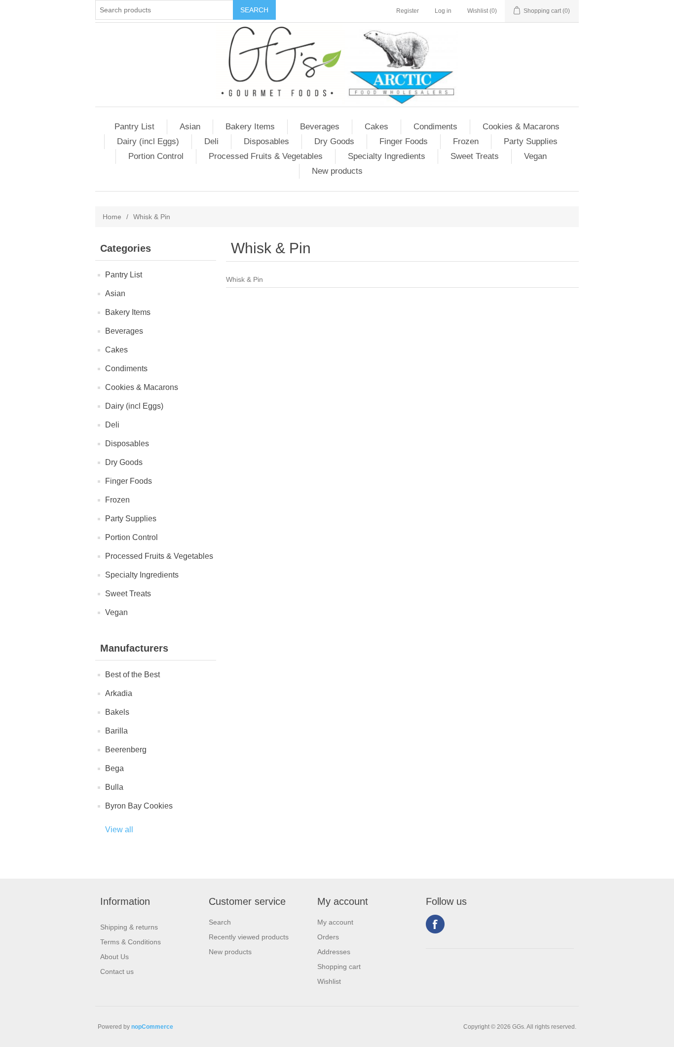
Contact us (117, 971)
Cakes (376, 126)
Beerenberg (126, 749)
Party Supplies (531, 141)
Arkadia (118, 693)
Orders (328, 937)
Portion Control (156, 156)
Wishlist (329, 981)
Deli (211, 141)
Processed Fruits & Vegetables (266, 156)
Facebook (435, 924)
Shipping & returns (129, 927)
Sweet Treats (474, 156)
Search (220, 922)
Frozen (466, 141)
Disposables (266, 141)
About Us (114, 957)
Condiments (435, 126)
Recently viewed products (249, 937)
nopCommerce (152, 1026)
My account (335, 922)
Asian (190, 126)
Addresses (333, 952)
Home (112, 217)
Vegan (535, 156)
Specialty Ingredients (386, 156)
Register (407, 10)
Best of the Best (132, 674)
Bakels (117, 712)
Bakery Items (250, 126)
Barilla (116, 731)
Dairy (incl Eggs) (148, 141)
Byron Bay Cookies (139, 806)
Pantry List (134, 126)
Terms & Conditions (130, 942)
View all (119, 829)
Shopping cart (339, 966)
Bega (114, 768)
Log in (443, 10)
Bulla (114, 787)
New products (337, 171)
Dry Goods (334, 141)
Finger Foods (403, 141)
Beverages (319, 126)
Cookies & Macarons (521, 126)
